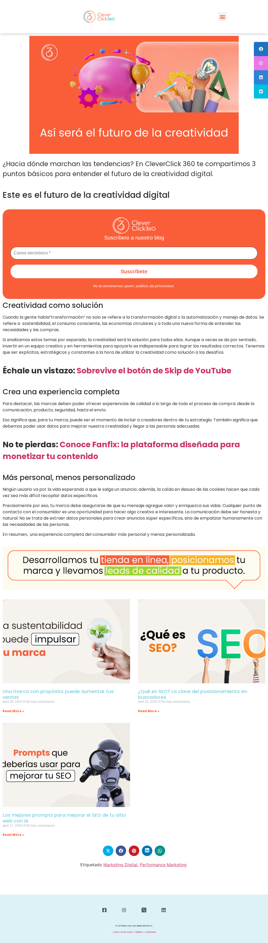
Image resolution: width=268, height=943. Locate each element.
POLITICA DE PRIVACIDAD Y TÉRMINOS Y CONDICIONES (134, 932)
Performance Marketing (163, 864)
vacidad (155, 286)
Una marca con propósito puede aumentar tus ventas (58, 694)
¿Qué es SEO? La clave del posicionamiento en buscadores (192, 694)
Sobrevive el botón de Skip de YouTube (154, 370)
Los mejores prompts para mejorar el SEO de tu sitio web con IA (64, 818)
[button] (222, 16)
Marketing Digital (120, 864)
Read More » (13, 711)
